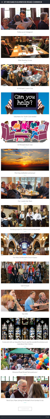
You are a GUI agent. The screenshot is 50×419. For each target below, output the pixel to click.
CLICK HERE (38, 417)
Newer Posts (25, 408)
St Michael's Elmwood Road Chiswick (23, 2)
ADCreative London (27, 417)
